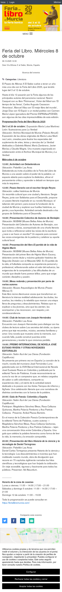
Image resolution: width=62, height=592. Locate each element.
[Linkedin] (22, 520)
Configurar (31, 571)
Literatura (21, 79)
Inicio (3, 2)
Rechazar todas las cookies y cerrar (31, 579)
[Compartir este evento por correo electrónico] (31, 520)
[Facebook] (13, 520)
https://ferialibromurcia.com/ (16, 502)
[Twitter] (4, 520)
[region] (31, 567)
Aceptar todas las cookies (31, 586)
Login (12, 2)
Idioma (57, 2)
